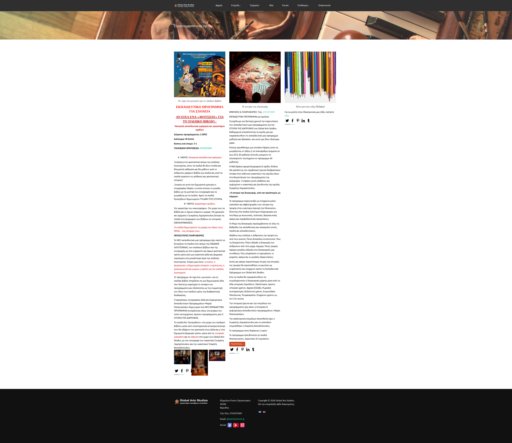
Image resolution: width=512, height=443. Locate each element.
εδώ (287, 116)
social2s (182, 374)
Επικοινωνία (325, 5)
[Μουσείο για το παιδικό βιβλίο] (182, 357)
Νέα (271, 5)
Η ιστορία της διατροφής (255, 106)
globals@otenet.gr (236, 419)
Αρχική (219, 5)
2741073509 (206, 148)
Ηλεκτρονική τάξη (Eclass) (310, 106)
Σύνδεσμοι (303, 5)
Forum (285, 5)
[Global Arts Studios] (184, 5)
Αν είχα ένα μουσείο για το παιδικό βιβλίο (199, 100)
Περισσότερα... (237, 344)
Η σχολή (235, 5)
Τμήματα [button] (254, 5)
